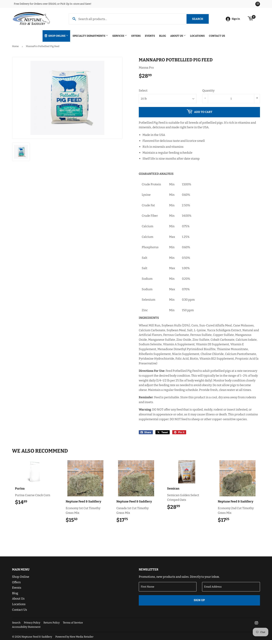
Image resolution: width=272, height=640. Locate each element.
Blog (162, 35)
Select (143, 90)
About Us (177, 35)
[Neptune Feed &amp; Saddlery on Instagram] (256, 623)
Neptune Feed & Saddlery (36, 636)
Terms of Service (73, 622)
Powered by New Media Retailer (74, 636)
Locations (197, 35)
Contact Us (217, 35)
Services (118, 35)
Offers (136, 35)
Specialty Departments (89, 35)
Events (150, 35)
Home (15, 46)
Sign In (236, 18)
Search (200, 19)
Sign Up (199, 600)
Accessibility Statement (26, 627)
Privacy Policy (32, 622)
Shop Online (57, 35)
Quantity (208, 90)
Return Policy (51, 622)
